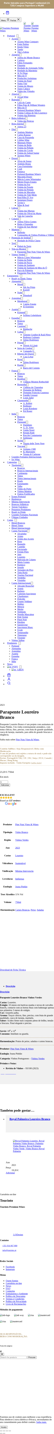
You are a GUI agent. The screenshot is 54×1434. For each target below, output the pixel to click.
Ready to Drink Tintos (22, 278)
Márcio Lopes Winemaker (29, 179)
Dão (13, 129)
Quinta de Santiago (26, 265)
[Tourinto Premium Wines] (12, 30)
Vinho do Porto (24, 489)
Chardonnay (23, 596)
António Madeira (25, 132)
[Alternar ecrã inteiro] (4, 1430)
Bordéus (21, 379)
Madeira (15, 229)
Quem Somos (12, 1280)
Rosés (20, 481)
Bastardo (21, 544)
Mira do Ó (22, 76)
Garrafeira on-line (14, 1283)
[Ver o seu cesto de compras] (7, 13)
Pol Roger (27, 411)
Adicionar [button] (10, 1173)
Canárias (21, 326)
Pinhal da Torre (24, 246)
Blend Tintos (17, 525)
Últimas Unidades (20, 517)
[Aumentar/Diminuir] (1, 1430)
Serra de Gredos (24, 348)
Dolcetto (21, 599)
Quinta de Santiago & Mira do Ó (32, 268)
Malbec (20, 604)
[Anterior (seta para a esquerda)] (1, 1433)
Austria (15, 309)
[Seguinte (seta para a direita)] (4, 1433)
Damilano (27, 425)
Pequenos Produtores (21, 509)
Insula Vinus (23, 47)
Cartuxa (20, 60)
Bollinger (27, 406)
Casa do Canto (24, 102)
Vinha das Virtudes (26, 91)
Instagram (10, 1269)
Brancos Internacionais (27, 470)
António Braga (24, 164)
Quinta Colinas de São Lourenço (32, 113)
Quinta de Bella (24, 145)
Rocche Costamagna (32, 435)
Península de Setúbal (21, 238)
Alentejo (15, 55)
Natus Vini (22, 83)
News (8, 1286)
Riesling (21, 622)
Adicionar (5, 785)
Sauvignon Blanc (25, 627)
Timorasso (22, 635)
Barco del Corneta (31, 368)
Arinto (20, 536)
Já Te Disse (22, 73)
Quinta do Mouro (25, 86)
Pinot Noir (22, 619)
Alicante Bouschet (25, 586)
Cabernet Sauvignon (26, 593)
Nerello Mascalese (25, 614)
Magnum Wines (24, 142)
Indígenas (19, 879)
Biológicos (16, 499)
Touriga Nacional (25, 575)
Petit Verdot (22, 617)
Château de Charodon (33, 387)
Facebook (10, 1267)
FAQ (8, 1288)
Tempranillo (22, 632)
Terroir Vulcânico (20, 507)
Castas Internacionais (21, 583)
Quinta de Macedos (26, 192)
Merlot (20, 609)
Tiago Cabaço (23, 88)
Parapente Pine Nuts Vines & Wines (33, 252)
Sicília (20, 440)
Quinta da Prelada (25, 189)
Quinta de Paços (24, 262)
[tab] (10, 986)
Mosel (20, 284)
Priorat (20, 342)
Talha (19, 486)
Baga (19, 541)
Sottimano (27, 438)
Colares (15, 219)
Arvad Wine (22, 97)
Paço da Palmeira (25, 270)
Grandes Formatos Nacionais (25, 514)
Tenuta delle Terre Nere (33, 443)
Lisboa (15, 208)
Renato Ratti (28, 432)
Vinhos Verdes (18, 254)
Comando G (28, 351)
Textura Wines (23, 155)
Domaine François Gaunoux (36, 392)
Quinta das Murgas (26, 211)
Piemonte (21, 422)
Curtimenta (22, 473)
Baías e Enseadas (25, 224)
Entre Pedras (23, 44)
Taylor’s (21, 202)
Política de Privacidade (16, 1301)
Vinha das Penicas (25, 121)
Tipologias (16, 465)
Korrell (26, 290)
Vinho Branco (21, 832)
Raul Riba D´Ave (25, 197)
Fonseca (21, 171)
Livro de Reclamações (16, 1304)
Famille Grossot (30, 395)
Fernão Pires (23, 552)
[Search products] (9, 684)
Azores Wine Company (28, 41)
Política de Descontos (15, 1296)
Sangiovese (22, 625)
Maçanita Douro (24, 177)
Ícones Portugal (19, 496)
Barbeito (21, 232)
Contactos (10, 1291)
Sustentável (20, 863)
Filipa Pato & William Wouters (31, 105)
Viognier (21, 638)
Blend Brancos (18, 523)
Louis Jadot (28, 398)
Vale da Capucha (25, 216)
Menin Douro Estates (27, 182)
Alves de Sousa (24, 161)
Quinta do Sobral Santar (28, 153)
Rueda (20, 365)
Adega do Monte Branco (28, 57)
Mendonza (22, 301)
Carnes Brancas (22, 910)
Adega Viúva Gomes (26, 221)
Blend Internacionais (21, 528)
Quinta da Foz (23, 184)
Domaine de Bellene (32, 390)
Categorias (12, 462)
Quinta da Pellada (25, 148)
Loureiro (21, 557)
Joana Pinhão (21, 886)
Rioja (19, 359)
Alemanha (16, 281)
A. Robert (27, 403)
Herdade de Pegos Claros (28, 240)
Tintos (20, 323)
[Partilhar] (7, 1430)
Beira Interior (18, 124)
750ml (18, 902)
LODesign (18, 1234)
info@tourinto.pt (9, 1250)
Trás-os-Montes (19, 249)
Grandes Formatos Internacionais (26, 457)
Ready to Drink (19, 512)
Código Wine (23, 140)
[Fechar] (1, 1351)
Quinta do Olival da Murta (29, 213)
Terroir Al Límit (30, 345)
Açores (15, 39)
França (15, 370)
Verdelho (21, 578)
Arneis (20, 588)
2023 (17, 848)
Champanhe (22, 400)
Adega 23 (21, 126)
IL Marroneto (29, 451)
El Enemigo (28, 306)
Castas (10, 520)
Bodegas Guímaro (31, 337)
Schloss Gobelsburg (32, 315)
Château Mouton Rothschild (36, 382)
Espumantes (22, 483)
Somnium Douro (25, 200)
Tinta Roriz (22, 572)
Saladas (40, 910)
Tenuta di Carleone (31, 454)
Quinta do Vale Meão (27, 195)
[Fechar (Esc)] (10, 1430)
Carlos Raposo (24, 135)
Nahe (19, 292)
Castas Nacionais (19, 531)
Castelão (21, 546)
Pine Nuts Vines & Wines (27, 739)
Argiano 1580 (29, 449)
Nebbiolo (21, 612)
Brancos (21, 321)
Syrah (20, 630)
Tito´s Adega (23, 52)
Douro (14, 158)
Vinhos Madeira (24, 491)
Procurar (31, 1357)
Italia (14, 414)
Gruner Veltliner (24, 601)
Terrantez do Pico (25, 570)
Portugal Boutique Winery (29, 110)
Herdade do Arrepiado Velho (30, 68)
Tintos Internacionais (26, 478)
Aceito (3, 1427)
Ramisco (21, 565)
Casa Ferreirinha (24, 166)
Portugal (11, 36)
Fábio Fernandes (24, 63)
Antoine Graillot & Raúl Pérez (37, 335)
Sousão (20, 567)
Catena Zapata (29, 304)
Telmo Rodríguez (31, 340)
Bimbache (27, 329)
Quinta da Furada (25, 187)
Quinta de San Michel (27, 227)
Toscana (21, 446)
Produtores (12, 643)
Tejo (14, 243)
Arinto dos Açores (25, 539)
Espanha (15, 318)
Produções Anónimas (27, 78)
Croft (19, 169)
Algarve (15, 94)
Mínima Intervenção (21, 502)
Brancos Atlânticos (20, 504)
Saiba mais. (41, 1422)
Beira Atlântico (18, 118)
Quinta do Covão (25, 150)
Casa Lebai (28, 357)
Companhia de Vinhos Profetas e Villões (35, 235)
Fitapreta (21, 65)
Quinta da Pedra (24, 260)
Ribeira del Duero (25, 354)
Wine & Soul (23, 205)
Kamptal (21, 312)
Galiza (20, 332)
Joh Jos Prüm (29, 287)
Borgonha (21, 384)
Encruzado (22, 549)
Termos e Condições (15, 1299)
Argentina (16, 298)
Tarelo (20, 49)
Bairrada (15, 99)
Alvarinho (21, 533)
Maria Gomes (23, 562)
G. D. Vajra (28, 427)
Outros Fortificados (26, 494)
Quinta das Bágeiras (26, 115)
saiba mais (36, 763)
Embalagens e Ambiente (17, 1293)
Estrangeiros (12, 276)
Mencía (20, 606)
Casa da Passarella (25, 137)
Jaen (19, 554)
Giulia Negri (28, 430)
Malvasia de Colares (26, 559)
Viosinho (21, 580)
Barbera (20, 591)
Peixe (33, 910)
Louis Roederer (30, 408)
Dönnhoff (27, 295)
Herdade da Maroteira (27, 70)
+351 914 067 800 (9, 1246)
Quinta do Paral (24, 81)
